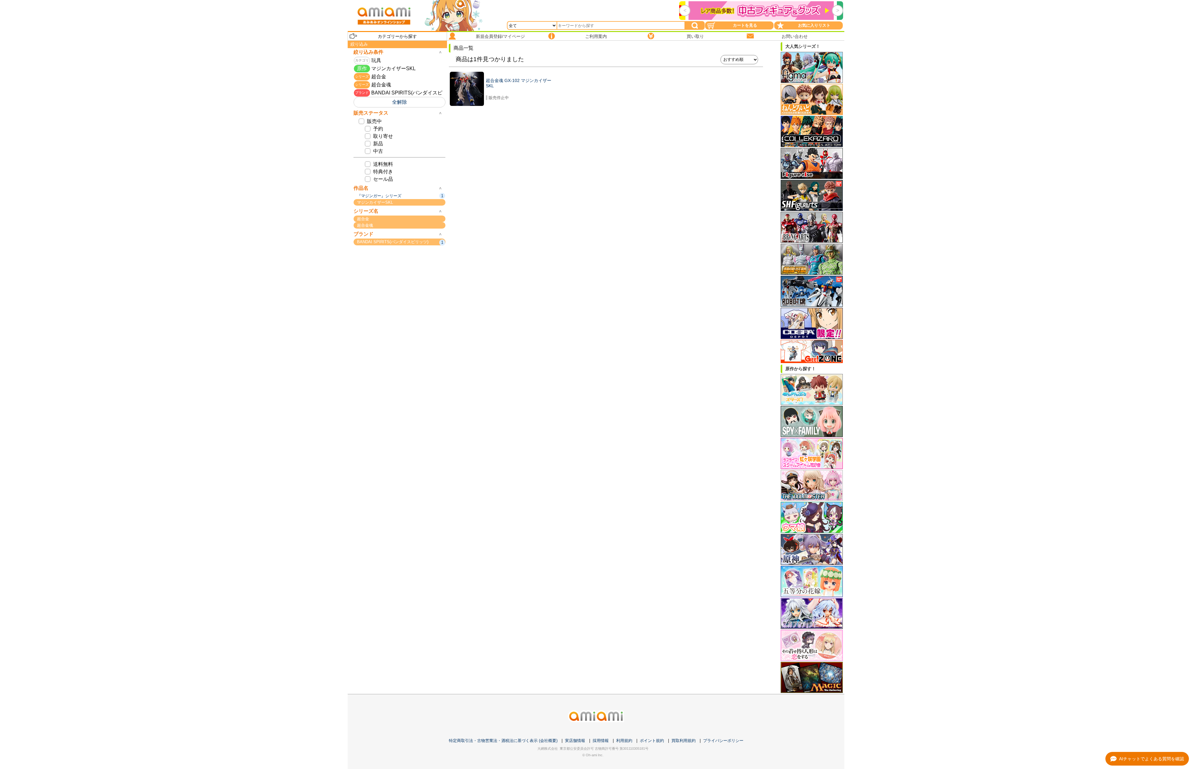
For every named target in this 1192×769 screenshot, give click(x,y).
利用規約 (624, 740)
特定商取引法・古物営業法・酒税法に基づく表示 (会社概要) (503, 740)
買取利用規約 (683, 740)
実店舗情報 (575, 740)
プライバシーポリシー (723, 740)
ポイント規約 (652, 740)
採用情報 (601, 740)
